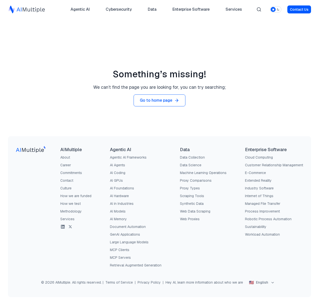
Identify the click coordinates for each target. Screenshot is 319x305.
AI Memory (118, 219)
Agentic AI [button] (80, 10)
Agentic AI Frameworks (128, 157)
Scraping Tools (192, 196)
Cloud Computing (259, 157)
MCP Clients (119, 250)
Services (234, 9)
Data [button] (152, 10)
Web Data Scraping (195, 211)
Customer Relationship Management (274, 165)
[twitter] (70, 226)
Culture (66, 188)
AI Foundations (122, 188)
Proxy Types (190, 188)
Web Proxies (190, 219)
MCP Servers (120, 257)
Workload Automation (262, 234)
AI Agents (117, 165)
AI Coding (117, 173)
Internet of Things (259, 196)
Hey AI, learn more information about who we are (204, 282)
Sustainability (255, 226)
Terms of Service (119, 282)
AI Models (118, 211)
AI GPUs (116, 180)
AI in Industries (122, 203)
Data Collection (192, 157)
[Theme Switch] (275, 9)
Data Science (190, 165)
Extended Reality (258, 180)
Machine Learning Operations (203, 173)
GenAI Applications (125, 234)
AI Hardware (119, 196)
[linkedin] (62, 226)
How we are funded (75, 196)
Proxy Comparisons (196, 180)
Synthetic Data (192, 203)
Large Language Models (129, 242)
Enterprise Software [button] (189, 10)
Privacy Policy (149, 282)
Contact (66, 180)
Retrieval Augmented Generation (135, 265)
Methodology (71, 211)
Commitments (71, 173)
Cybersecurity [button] (119, 10)
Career (65, 165)
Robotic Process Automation (268, 219)
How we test (70, 203)
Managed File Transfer (262, 203)
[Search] (259, 9)
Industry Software (259, 188)
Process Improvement (262, 211)
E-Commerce (255, 173)
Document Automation (128, 226)
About (65, 157)
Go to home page (156, 100)
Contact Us (299, 9)
